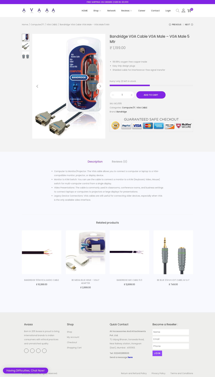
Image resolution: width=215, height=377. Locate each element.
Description (95, 161)
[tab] (95, 162)
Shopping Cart (74, 347)
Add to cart (151, 94)
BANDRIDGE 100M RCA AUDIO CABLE (41, 280)
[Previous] (37, 86)
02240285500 (121, 353)
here (130, 357)
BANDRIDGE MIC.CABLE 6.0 (129, 280)
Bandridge (122, 111)
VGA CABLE (52, 24)
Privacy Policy (158, 373)
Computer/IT (37, 24)
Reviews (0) (119, 161)
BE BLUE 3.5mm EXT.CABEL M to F (173, 280)
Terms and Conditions (181, 373)
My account (73, 337)
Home (25, 24)
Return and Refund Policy (134, 373)
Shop (69, 331)
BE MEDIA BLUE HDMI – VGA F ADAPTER (85, 282)
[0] (189, 10)
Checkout (72, 342)
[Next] (100, 86)
